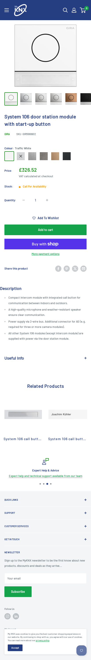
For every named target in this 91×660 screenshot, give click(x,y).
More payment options (45, 254)
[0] (83, 10)
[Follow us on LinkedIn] (16, 616)
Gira (7, 134)
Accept (15, 647)
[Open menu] (6, 10)
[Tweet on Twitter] (75, 269)
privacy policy (42, 640)
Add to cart (45, 230)
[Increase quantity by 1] (47, 200)
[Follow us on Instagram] (7, 616)
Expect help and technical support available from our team (45, 476)
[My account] (74, 10)
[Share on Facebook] (58, 269)
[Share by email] (83, 269)
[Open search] (65, 10)
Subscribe (18, 591)
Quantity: (10, 200)
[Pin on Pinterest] (67, 269)
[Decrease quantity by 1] (23, 200)
